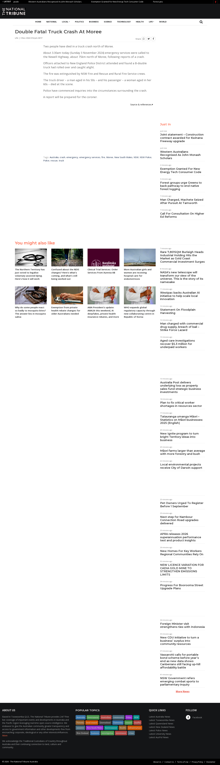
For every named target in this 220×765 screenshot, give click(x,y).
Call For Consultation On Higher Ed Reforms (182, 215)
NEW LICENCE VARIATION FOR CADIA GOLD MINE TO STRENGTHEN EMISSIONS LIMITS (182, 569)
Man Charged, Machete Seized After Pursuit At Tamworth (181, 201)
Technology (124, 21)
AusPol (137, 722)
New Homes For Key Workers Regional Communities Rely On (181, 552)
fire (103, 157)
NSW (136, 157)
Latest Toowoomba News (162, 720)
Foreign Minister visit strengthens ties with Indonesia (182, 625)
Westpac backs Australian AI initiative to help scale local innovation (180, 296)
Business (94, 21)
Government (93, 717)
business (95, 733)
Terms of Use (182, 762)
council (128, 722)
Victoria (80, 722)
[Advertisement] (163, 11)
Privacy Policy (197, 762)
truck (61, 160)
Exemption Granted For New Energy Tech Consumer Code (105, 1)
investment (121, 733)
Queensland (105, 722)
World (163, 21)
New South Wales (123, 157)
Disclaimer (210, 762)
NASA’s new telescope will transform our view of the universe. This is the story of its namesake (181, 277)
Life (151, 21)
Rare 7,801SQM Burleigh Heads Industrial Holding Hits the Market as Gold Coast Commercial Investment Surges (182, 256)
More (4, 735)
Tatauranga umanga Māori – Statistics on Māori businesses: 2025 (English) (181, 420)
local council (91, 722)
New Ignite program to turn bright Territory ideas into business (179, 437)
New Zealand (82, 733)
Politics (79, 21)
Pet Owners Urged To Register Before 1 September (181, 504)
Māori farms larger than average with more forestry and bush (182, 452)
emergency (72, 157)
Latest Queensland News (161, 723)
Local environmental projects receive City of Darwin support (181, 466)
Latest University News (160, 733)
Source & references (141, 104)
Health (140, 21)
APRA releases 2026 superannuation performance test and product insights (180, 537)
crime (131, 733)
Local (65, 21)
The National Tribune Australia (24, 761)
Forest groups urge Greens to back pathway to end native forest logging (181, 186)
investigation (107, 733)
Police (46, 160)
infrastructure (134, 727)
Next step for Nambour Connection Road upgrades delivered (179, 520)
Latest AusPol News (159, 737)
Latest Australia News (159, 716)
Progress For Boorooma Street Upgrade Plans (181, 587)
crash (62, 157)
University (118, 722)
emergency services (89, 157)
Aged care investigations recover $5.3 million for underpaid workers (177, 344)
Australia (54, 157)
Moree (109, 157)
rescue (54, 160)
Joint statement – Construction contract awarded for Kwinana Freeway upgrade (182, 138)
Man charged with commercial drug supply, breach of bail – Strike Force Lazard (181, 327)
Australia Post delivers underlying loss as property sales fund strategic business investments (180, 387)
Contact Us (169, 762)
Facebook (197, 717)
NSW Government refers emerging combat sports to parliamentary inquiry (179, 681)
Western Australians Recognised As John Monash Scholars (43, 1)
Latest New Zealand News (162, 727)
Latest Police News (158, 730)
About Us (157, 762)
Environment (111, 727)
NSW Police (145, 157)
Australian (106, 717)
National (51, 21)
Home (38, 21)
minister (80, 727)
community (118, 717)
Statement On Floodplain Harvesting (178, 311)
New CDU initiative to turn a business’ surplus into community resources (179, 641)
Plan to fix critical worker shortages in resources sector (181, 404)
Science (108, 21)
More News (182, 691)
